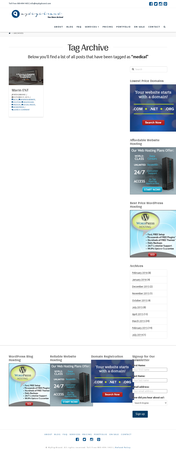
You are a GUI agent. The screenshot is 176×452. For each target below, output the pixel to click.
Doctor (17, 102)
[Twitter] (156, 4)
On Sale (114, 434)
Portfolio (100, 434)
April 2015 (137, 314)
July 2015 (137, 307)
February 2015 (140, 328)
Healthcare (28, 102)
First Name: (139, 365)
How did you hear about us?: (148, 397)
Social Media (29, 105)
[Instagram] (160, 4)
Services (75, 434)
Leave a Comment (21, 110)
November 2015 (140, 293)
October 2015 (139, 300)
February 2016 (140, 272)
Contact (126, 434)
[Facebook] (151, 4)
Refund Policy (123, 447)
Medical (17, 105)
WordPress (18, 107)
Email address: (140, 387)
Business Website (27, 100)
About (48, 434)
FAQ (65, 434)
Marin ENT (20, 90)
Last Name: (138, 376)
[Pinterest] (165, 4)
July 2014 (137, 334)
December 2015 (140, 286)
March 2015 (138, 321)
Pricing (87, 434)
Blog (15, 100)
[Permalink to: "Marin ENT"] (26, 75)
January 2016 (139, 279)
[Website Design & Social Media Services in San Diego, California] (37, 14)
